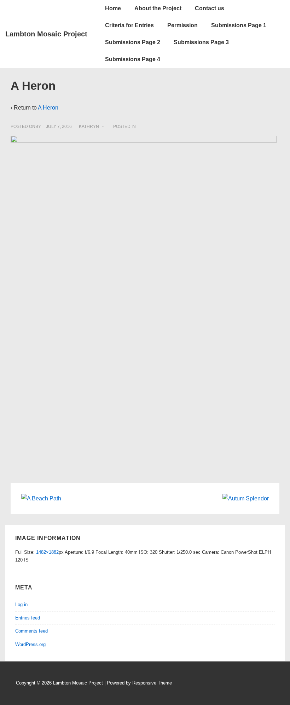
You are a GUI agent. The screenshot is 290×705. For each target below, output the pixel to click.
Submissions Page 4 (132, 59)
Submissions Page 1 (238, 25)
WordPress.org (30, 644)
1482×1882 (47, 552)
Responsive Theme (152, 683)
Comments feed (31, 631)
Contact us (209, 8)
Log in (21, 604)
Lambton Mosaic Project (46, 34)
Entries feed (27, 618)
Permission (182, 25)
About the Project (157, 8)
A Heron (48, 108)
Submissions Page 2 (132, 42)
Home (113, 8)
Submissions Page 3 (201, 42)
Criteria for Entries (129, 25)
